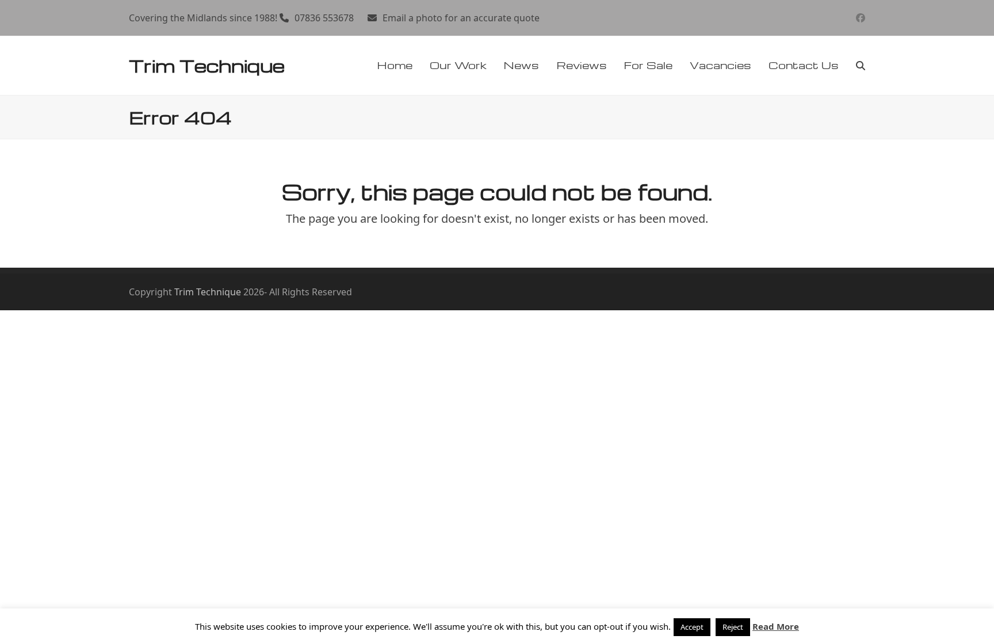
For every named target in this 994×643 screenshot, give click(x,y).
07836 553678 (324, 18)
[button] (860, 65)
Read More (775, 626)
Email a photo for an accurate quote (461, 18)
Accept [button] (692, 627)
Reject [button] (732, 627)
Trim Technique (207, 65)
